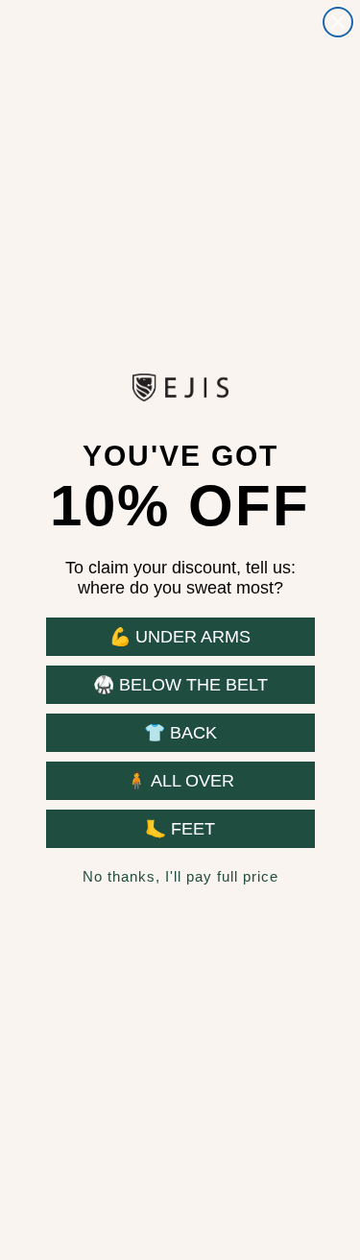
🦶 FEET (180, 828)
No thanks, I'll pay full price (180, 876)
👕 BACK (180, 732)
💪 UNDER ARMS (180, 636)
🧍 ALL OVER (180, 780)
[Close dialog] (338, 22)
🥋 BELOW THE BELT (180, 684)
